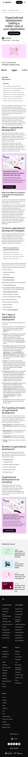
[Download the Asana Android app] (19, 753)
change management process (10, 387)
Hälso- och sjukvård (6, 667)
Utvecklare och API (19, 677)
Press (3, 713)
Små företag (4, 651)
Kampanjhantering (19, 608)
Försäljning (4, 664)
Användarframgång (19, 674)
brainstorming (6, 329)
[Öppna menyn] (24, 2)
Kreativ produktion (19, 614)
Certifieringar (18, 659)
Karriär (3, 705)
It (2, 659)
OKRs (22, 355)
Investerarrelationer (6, 716)
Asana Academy (18, 656)
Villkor (11, 748)
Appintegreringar (5, 629)
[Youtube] (19, 744)
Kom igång (19, 2)
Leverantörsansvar (6, 724)
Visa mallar (5, 77)
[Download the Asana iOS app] (9, 753)
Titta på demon (6, 79)
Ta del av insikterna (9, 187)
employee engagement (12, 309)
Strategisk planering (19, 632)
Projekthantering (5, 635)
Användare (4, 702)
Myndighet (4, 673)
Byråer (3, 683)
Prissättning (4, 618)
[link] (4, 11)
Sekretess (4, 721)
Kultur (3, 710)
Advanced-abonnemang (7, 624)
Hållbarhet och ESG (6, 727)
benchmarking (19, 341)
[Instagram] (14, 744)
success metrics (18, 352)
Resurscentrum (18, 664)
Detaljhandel (5, 670)
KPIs (18, 355)
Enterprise (4, 626)
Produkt (3, 662)
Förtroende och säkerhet (7, 719)
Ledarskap (4, 700)
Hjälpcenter (17, 651)
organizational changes (8, 395)
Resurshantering (5, 637)
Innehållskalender (18, 611)
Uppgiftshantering (19, 637)
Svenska (16, 738)
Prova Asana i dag (14, 33)
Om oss (3, 697)
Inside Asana (5, 708)
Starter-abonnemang (6, 621)
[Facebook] (16, 744)
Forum (16, 662)
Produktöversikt (5, 608)
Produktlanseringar (19, 626)
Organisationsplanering (20, 624)
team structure (12, 285)
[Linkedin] (11, 744)
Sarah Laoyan (8, 38)
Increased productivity (8, 459)
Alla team (4, 686)
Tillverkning (4, 678)
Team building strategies (8, 279)
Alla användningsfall (19, 640)
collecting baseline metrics (9, 353)
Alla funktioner (5, 611)
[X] (9, 744)
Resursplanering (18, 629)
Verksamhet (4, 656)
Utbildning (4, 675)
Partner (16, 680)
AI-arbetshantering (6, 632)
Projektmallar (18, 672)
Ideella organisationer (6, 681)
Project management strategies (10, 291)
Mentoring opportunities (8, 277)
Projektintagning (18, 635)
